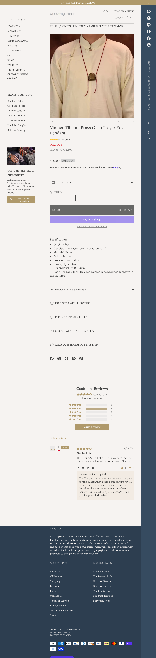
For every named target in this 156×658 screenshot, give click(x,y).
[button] (106, 11)
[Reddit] (148, 45)
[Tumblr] (148, 31)
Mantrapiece (76, 629)
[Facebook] (148, 38)
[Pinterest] (148, 24)
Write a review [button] (92, 426)
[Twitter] (148, 18)
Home (53, 26)
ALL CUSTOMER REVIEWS (80, 2)
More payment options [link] (92, 226)
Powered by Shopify (60, 635)
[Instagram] (148, 11)
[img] (84, 448)
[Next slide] (130, 121)
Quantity (56, 192)
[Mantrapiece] (62, 14)
